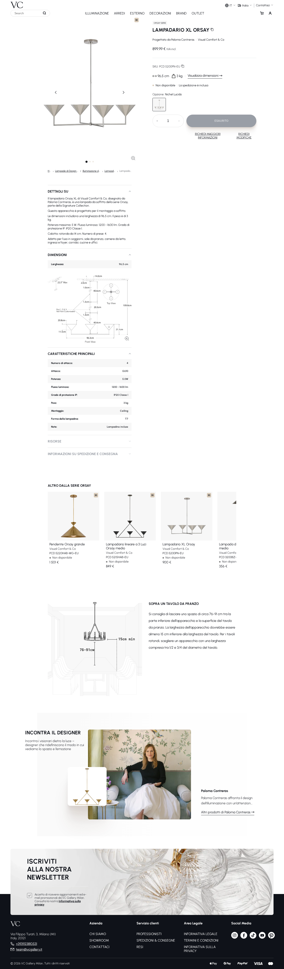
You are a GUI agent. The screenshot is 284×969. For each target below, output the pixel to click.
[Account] (270, 13)
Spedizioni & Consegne (156, 940)
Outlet (198, 13)
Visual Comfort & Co (211, 39)
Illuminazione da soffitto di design (92, 170)
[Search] (44, 13)
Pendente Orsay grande (67, 544)
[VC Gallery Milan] (16, 4)
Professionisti (149, 934)
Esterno (137, 13)
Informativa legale (200, 934)
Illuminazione (97, 13)
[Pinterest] (271, 937)
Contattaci (99, 947)
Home (49, 170)
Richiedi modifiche (244, 135)
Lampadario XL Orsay (179, 544)
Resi (140, 947)
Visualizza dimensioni (203, 76)
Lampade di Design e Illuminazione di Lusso (67, 170)
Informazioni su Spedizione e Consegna (83, 454)
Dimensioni (57, 255)
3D (136, 20)
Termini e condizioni (201, 940)
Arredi (119, 13)
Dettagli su (58, 191)
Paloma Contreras (182, 39)
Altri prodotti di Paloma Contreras (225, 812)
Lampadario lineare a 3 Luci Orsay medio (126, 546)
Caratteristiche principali (71, 354)
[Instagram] (234, 937)
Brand (181, 13)
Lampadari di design (110, 170)
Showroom (99, 940)
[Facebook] (243, 937)
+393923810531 (26, 944)
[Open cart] (261, 13)
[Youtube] (262, 937)
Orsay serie (160, 23)
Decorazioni (160, 13)
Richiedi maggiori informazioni (208, 135)
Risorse (54, 441)
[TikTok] (253, 937)
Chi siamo (97, 934)
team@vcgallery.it (29, 949)
